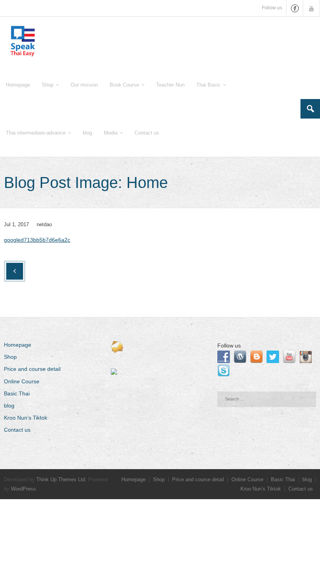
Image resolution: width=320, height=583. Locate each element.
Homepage (17, 345)
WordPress (23, 489)
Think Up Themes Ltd (60, 479)
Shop (10, 357)
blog (9, 405)
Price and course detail (32, 369)
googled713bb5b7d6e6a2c (37, 240)
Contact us (17, 430)
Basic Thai (17, 393)
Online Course (21, 381)
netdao (44, 224)
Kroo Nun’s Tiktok (25, 418)
